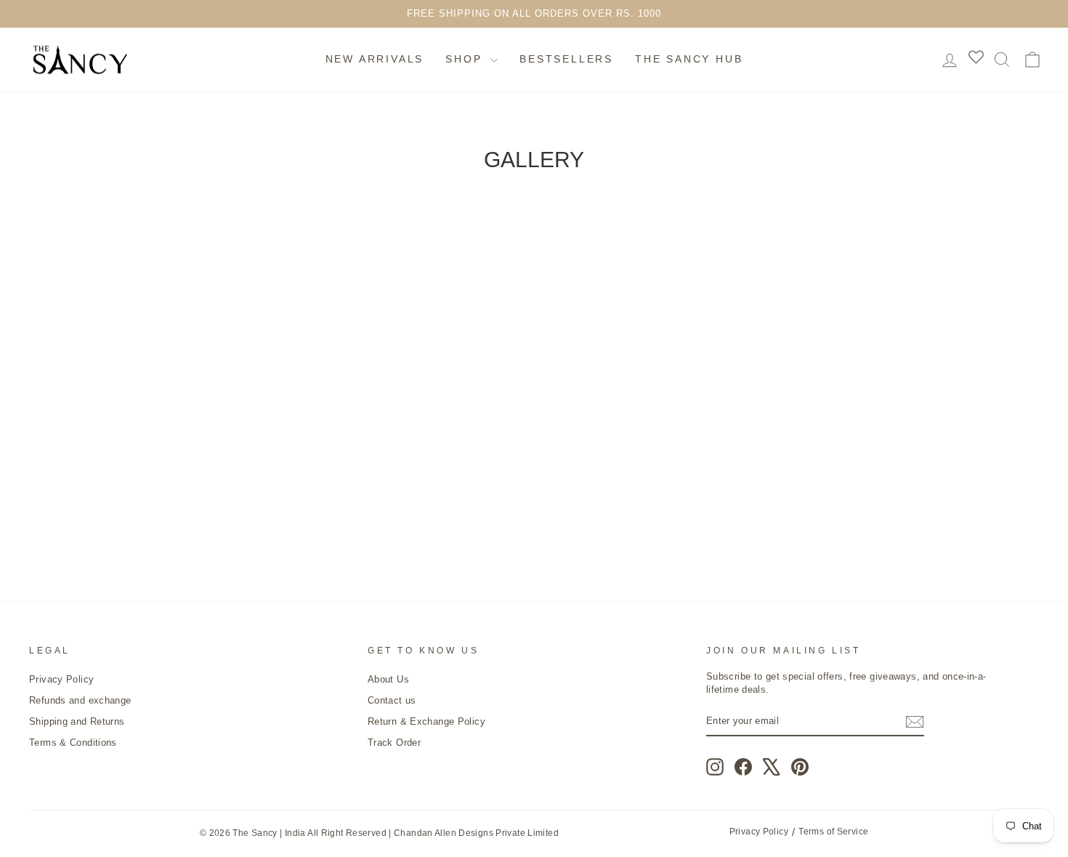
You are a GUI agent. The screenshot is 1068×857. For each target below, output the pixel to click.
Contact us (392, 700)
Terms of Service (833, 831)
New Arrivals (374, 59)
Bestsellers (566, 59)
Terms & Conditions (73, 742)
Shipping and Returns (77, 721)
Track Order (394, 742)
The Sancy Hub (689, 59)
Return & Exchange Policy (426, 721)
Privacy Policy (61, 679)
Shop (466, 59)
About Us (388, 679)
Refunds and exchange (80, 700)
